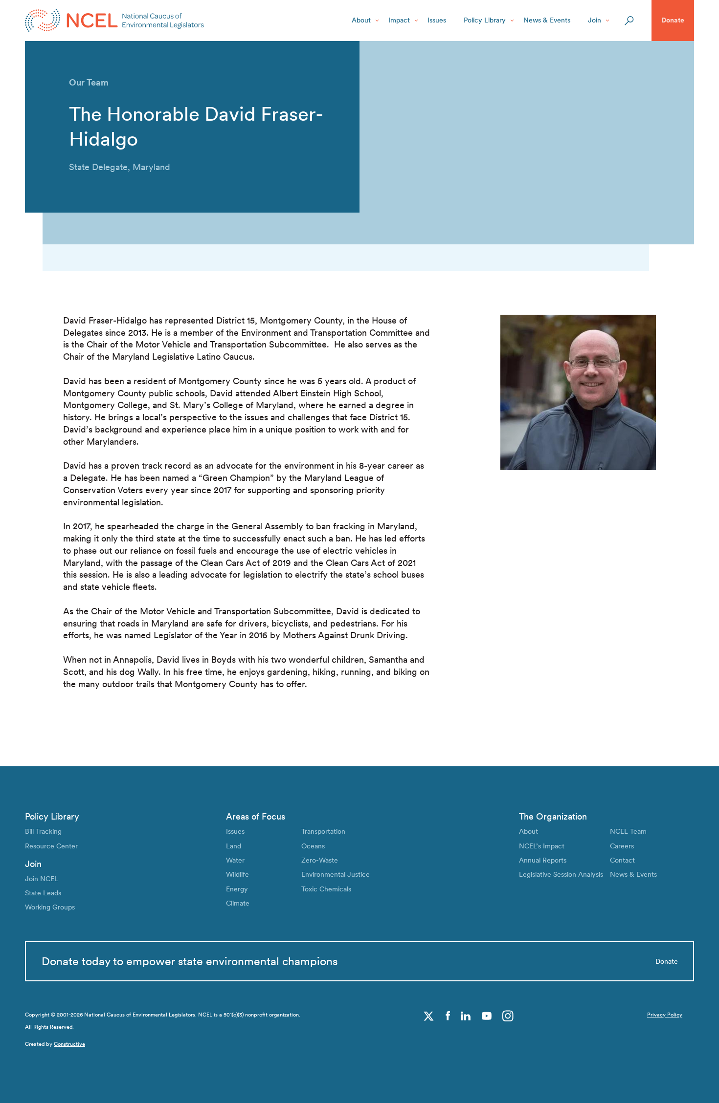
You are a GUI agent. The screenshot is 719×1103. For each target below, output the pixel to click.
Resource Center (51, 846)
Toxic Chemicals (326, 889)
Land (233, 846)
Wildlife (237, 874)
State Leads (43, 893)
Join (594, 20)
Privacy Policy (664, 1015)
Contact (622, 860)
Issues (436, 20)
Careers (622, 846)
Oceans (313, 846)
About (361, 20)
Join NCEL (41, 879)
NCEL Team (628, 831)
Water (235, 860)
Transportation (323, 831)
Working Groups (50, 907)
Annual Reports (542, 860)
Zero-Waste (319, 860)
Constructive (69, 1044)
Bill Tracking (43, 831)
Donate (672, 20)
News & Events (546, 20)
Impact (399, 20)
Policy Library (485, 20)
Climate (237, 903)
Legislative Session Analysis (561, 874)
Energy (237, 889)
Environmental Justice (335, 874)
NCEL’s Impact (541, 846)
